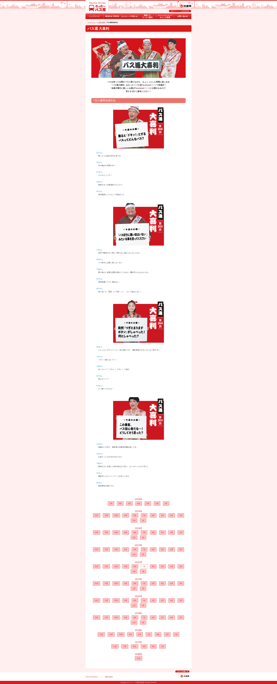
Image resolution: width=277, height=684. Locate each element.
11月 (106, 515)
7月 (111, 503)
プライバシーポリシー (91, 676)
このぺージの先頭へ (181, 671)
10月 (116, 515)
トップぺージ (94, 16)
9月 (125, 515)
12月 (96, 515)
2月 (157, 503)
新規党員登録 (185, 11)
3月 (147, 503)
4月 (138, 503)
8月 (135, 515)
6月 (120, 503)
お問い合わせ (182, 16)
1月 (166, 503)
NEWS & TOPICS (112, 16)
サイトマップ (183, 2)
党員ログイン (175, 11)
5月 (129, 503)
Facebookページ (149, 85)
